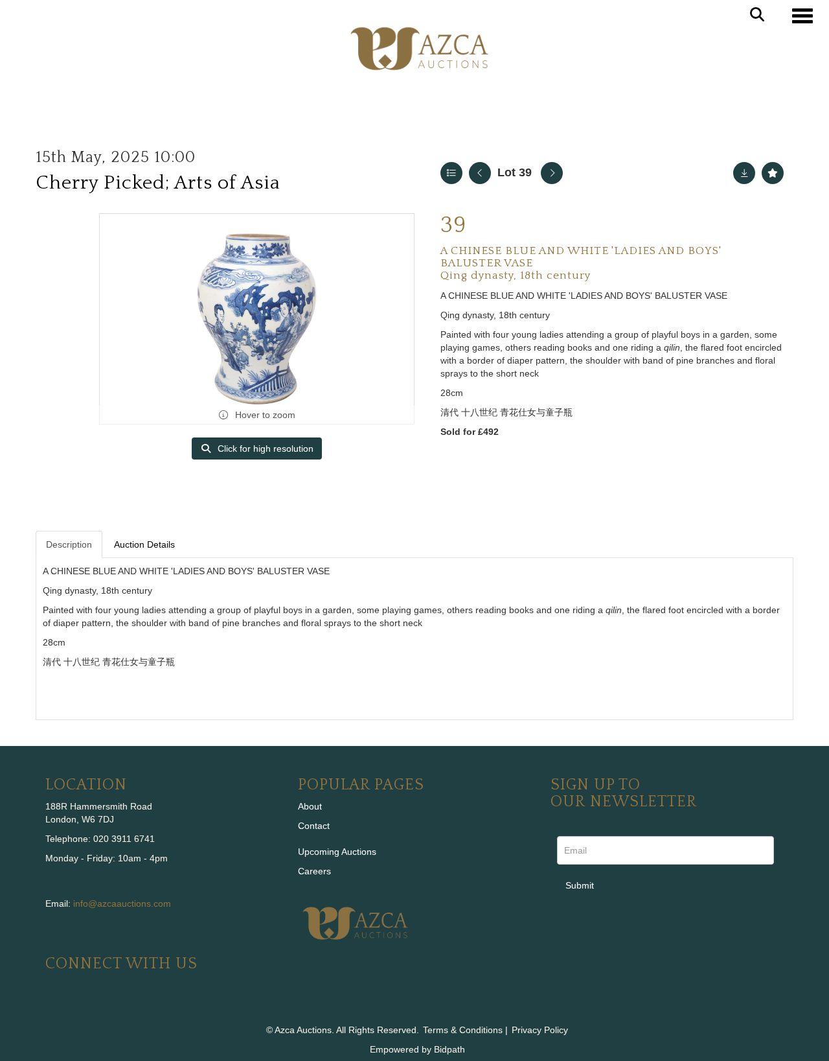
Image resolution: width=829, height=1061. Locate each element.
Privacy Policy (540, 1030)
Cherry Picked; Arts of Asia (158, 183)
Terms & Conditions (463, 1030)
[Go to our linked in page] (85, 1007)
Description (69, 544)
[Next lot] (552, 173)
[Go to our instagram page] (138, 1007)
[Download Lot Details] (744, 173)
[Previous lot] (480, 173)
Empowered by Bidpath (417, 1049)
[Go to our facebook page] (57, 1007)
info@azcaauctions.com (122, 903)
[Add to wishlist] (773, 173)
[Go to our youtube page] (111, 1007)
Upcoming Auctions (337, 851)
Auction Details (144, 544)
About (310, 806)
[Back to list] (451, 173)
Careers (314, 871)
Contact (314, 826)
